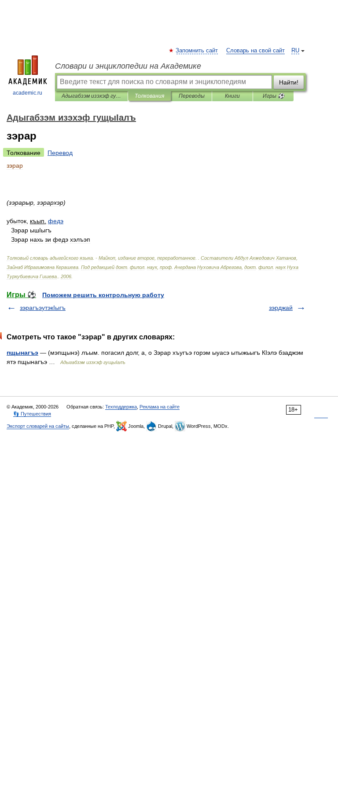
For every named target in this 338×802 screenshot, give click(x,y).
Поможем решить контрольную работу (103, 294)
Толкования (149, 96)
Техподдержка (121, 406)
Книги (232, 96)
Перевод (60, 152)
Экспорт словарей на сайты (38, 426)
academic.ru (27, 93)
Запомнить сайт (197, 51)
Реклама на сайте (160, 406)
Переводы (192, 96)
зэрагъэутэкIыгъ (43, 307)
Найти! (288, 82)
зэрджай (281, 307)
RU (295, 51)
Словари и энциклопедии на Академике (128, 66)
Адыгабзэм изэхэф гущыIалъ (91, 96)
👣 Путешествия (32, 413)
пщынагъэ (22, 352)
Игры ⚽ (273, 96)
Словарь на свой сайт (255, 51)
